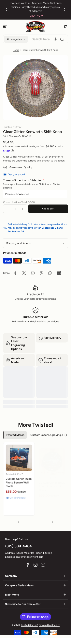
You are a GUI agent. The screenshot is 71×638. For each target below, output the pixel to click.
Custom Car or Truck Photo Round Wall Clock (52, 483)
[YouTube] (43, 564)
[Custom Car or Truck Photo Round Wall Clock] (52, 458)
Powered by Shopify (49, 625)
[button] (65, 26)
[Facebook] (28, 564)
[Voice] (55, 39)
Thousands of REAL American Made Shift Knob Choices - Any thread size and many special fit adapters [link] (35, 7)
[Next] (65, 9)
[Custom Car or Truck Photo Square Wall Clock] (19, 458)
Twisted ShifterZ (29, 625)
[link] (15, 273)
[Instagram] (35, 564)
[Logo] (35, 26)
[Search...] (62, 39)
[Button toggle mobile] (5, 26)
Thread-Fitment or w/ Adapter (22, 180)
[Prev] (6, 9)
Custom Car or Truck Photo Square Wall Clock (19, 482)
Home (16, 50)
